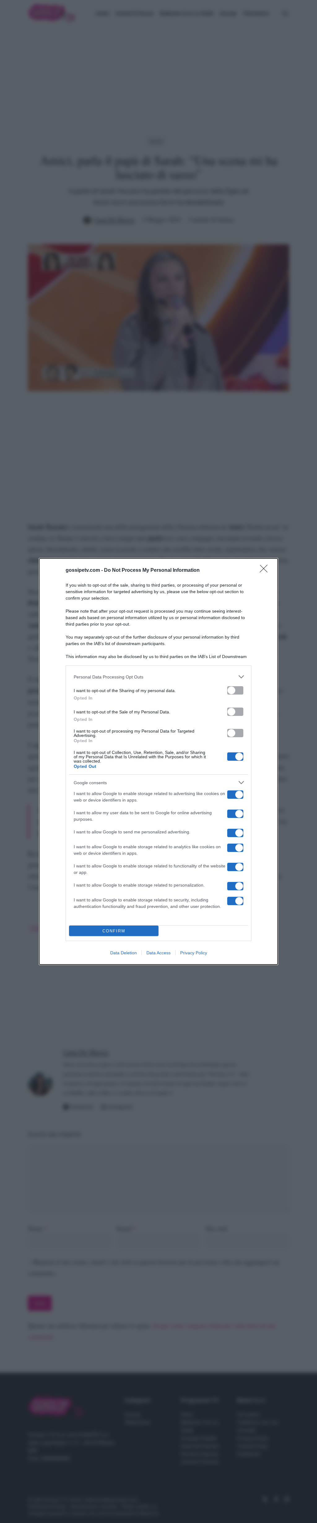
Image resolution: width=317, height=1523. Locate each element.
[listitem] (158, 677)
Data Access (158, 952)
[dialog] (158, 761)
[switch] (235, 690)
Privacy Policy (193, 952)
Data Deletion (123, 952)
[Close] (265, 570)
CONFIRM (113, 931)
